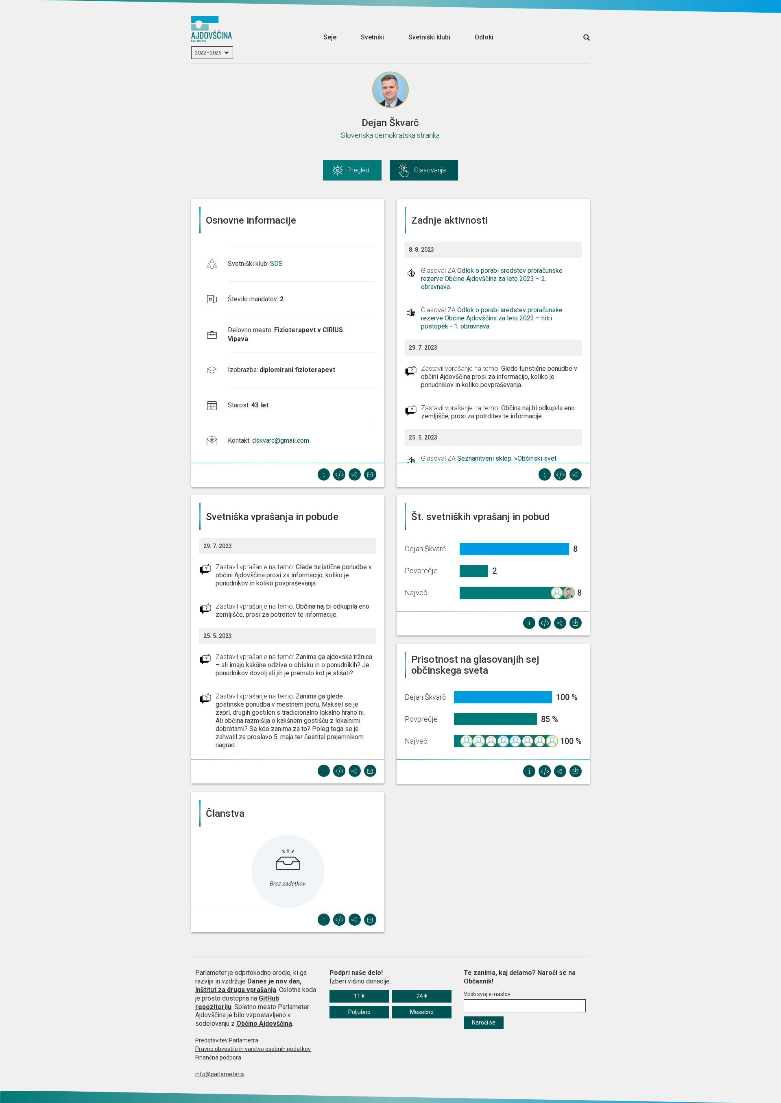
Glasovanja (430, 170)
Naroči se (483, 1022)
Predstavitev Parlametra (226, 1040)
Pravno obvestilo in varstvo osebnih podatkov (253, 1049)
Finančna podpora (218, 1057)
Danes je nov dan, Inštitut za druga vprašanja (248, 985)
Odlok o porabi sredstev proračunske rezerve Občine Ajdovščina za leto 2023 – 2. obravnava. (492, 279)
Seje (329, 37)
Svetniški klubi (429, 37)
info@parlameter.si (219, 1074)
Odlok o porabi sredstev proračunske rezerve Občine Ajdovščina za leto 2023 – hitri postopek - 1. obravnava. (492, 318)
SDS (276, 264)
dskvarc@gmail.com (280, 440)
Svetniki (372, 37)
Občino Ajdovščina (264, 1023)
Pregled (358, 170)
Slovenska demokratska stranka (390, 135)
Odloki (484, 37)
